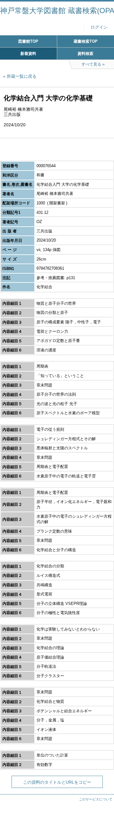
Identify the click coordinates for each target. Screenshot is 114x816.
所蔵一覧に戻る (21, 76)
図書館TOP (28, 41)
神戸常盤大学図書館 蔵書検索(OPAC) (57, 10)
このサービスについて (95, 799)
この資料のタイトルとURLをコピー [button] (57, 782)
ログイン (99, 27)
